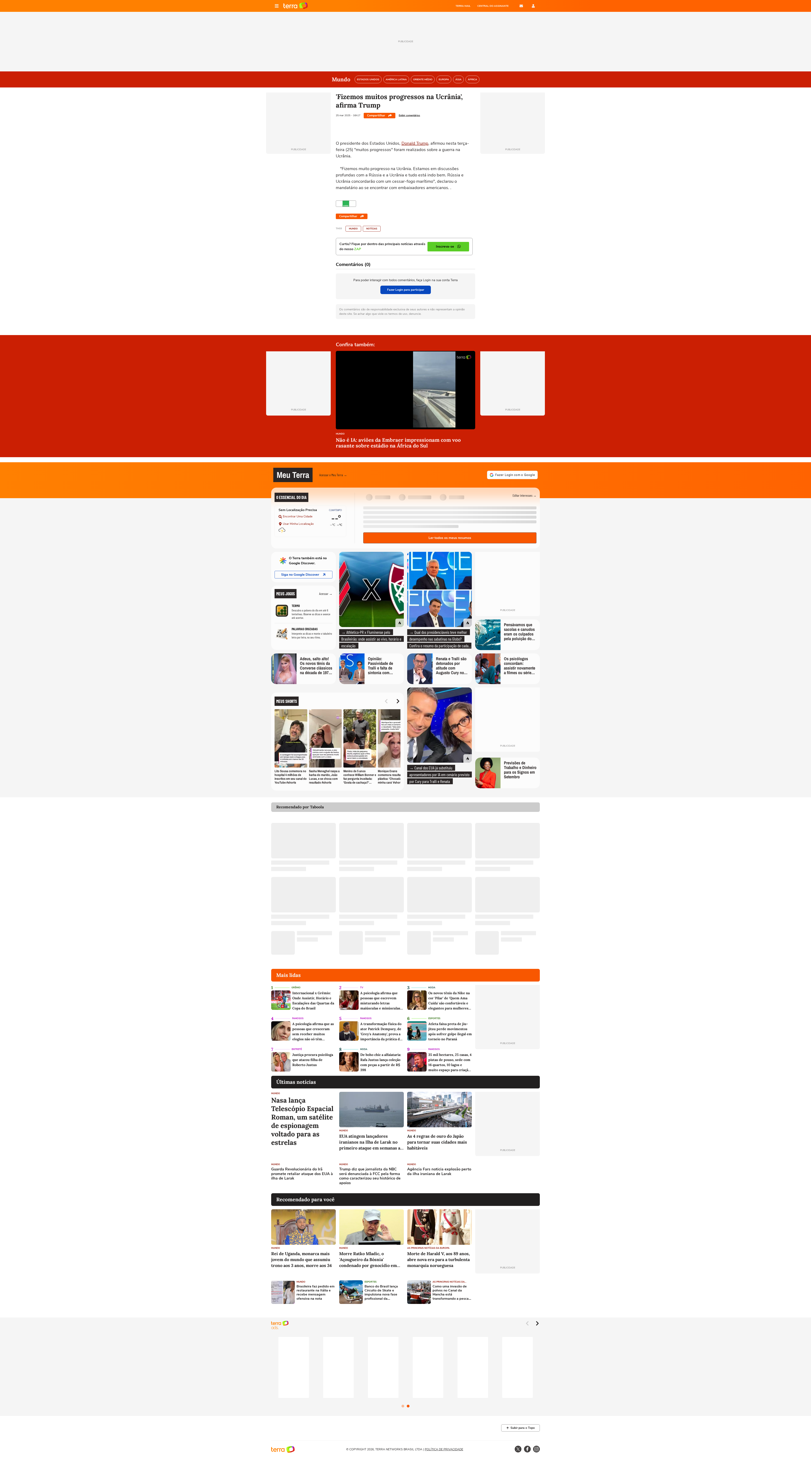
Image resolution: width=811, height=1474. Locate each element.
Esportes (434, 1018)
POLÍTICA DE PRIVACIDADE (444, 1449)
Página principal (295, 6)
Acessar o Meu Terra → (333, 475)
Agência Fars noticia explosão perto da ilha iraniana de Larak (439, 1171)
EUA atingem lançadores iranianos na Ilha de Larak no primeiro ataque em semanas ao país (371, 1142)
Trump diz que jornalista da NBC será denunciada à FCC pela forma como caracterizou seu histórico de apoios (370, 1176)
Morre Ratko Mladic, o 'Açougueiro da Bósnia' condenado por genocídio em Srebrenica (368, 1259)
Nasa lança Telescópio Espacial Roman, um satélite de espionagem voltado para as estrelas (302, 1121)
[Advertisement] (507, 1174)
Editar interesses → (524, 495)
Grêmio (296, 987)
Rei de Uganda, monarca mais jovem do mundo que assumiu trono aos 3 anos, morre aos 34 (301, 1259)
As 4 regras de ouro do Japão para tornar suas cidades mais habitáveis (437, 1142)
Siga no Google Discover (300, 574)
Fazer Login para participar (405, 290)
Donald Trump (414, 143)
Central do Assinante (493, 6)
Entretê (297, 1049)
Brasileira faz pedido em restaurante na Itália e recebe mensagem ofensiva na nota (316, 1292)
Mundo (353, 228)
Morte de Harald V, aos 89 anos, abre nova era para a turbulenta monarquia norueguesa (438, 1259)
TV (361, 987)
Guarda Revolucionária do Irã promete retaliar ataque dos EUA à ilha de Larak (302, 1174)
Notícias (371, 228)
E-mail (521, 6)
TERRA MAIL (463, 6)
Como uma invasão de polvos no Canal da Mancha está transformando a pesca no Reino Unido (451, 1292)
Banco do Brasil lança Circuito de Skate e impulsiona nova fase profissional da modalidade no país (381, 1292)
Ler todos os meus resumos (450, 538)
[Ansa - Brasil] (345, 203)
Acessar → (325, 594)
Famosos (297, 1018)
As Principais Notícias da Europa (428, 1248)
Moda (431, 987)
